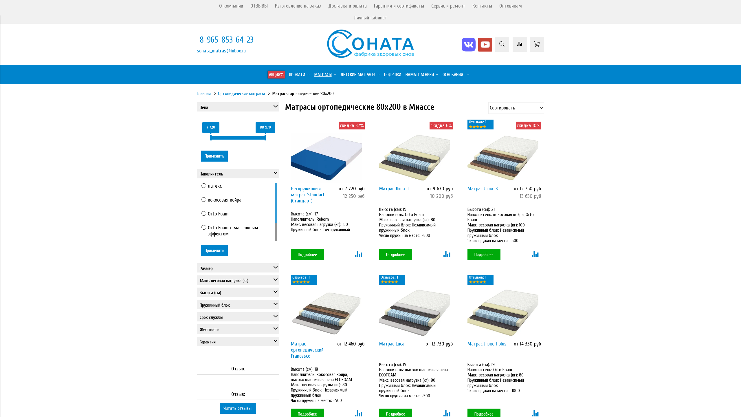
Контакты (482, 6)
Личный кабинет (370, 18)
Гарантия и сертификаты (399, 6)
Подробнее (307, 254)
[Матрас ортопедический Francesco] (326, 313)
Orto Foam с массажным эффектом (233, 231)
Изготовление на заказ (298, 6)
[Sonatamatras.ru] (370, 56)
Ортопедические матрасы (241, 93)
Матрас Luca (391, 344)
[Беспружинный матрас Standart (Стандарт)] (326, 158)
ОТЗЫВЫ (259, 6)
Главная (204, 93)
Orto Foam (218, 214)
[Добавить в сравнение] (358, 254)
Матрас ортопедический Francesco (307, 350)
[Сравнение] (520, 44)
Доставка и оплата (347, 6)
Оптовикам (510, 6)
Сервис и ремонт (448, 6)
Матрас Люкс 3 (482, 189)
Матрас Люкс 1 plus (487, 344)
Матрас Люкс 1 (394, 189)
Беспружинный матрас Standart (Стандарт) (308, 195)
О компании (231, 6)
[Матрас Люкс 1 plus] (502, 313)
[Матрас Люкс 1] (414, 158)
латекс (215, 186)
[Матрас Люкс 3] (502, 158)
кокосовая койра (224, 200)
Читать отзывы (238, 408)
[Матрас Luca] (414, 313)
